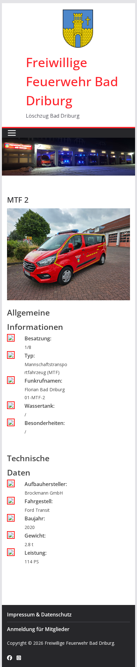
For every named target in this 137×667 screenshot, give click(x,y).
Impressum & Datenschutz (39, 614)
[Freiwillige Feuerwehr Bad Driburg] (68, 142)
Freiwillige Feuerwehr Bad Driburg (72, 81)
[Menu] (12, 133)
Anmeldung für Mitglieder (38, 629)
